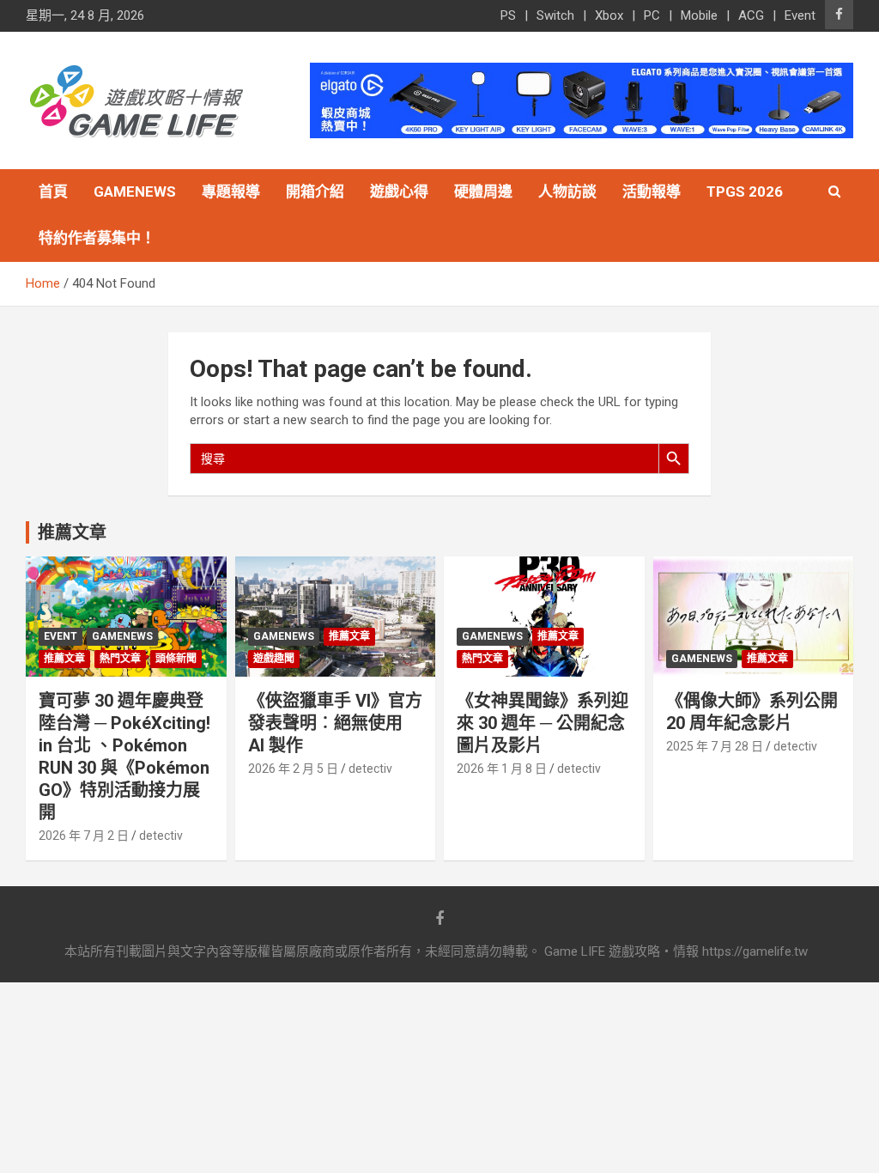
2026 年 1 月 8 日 (502, 768)
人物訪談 (567, 191)
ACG (751, 15)
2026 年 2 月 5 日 (293, 768)
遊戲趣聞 (273, 659)
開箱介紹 (315, 191)
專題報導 (231, 191)
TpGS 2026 (744, 191)
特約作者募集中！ (97, 237)
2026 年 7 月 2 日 (84, 835)
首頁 (53, 191)
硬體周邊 (483, 191)
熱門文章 (120, 659)
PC (652, 15)
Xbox (609, 15)
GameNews (135, 191)
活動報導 (651, 191)
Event (800, 15)
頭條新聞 (176, 659)
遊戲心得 (399, 191)
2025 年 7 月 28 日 (714, 746)
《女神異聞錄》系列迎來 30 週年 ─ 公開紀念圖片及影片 (542, 723)
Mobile (699, 15)
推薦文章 (64, 659)
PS (508, 15)
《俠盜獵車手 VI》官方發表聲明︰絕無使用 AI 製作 (335, 723)
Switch (555, 15)
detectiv (161, 835)
